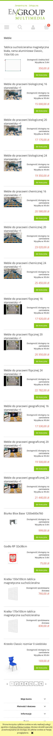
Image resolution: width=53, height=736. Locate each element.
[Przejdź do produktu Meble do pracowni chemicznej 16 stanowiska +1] (13, 202)
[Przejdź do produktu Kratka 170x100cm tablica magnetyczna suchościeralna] (13, 626)
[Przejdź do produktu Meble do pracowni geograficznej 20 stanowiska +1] (13, 452)
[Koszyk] (46, 27)
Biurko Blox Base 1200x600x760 (23, 513)
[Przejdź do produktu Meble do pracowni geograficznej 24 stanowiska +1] (13, 488)
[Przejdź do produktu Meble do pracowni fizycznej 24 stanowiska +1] (13, 381)
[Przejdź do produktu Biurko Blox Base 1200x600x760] (13, 521)
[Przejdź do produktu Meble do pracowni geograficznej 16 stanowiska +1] (13, 417)
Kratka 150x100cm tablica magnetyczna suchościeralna (22, 581)
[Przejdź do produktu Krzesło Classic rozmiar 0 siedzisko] (13, 661)
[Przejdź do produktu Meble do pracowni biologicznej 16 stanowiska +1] (13, 95)
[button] (6, 27)
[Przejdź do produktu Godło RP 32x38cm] (13, 558)
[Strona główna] (26, 13)
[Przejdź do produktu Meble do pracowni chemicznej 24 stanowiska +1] (13, 274)
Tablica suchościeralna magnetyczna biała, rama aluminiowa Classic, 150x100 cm (26, 50)
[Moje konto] (33, 27)
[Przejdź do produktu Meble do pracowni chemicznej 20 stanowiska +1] (13, 238)
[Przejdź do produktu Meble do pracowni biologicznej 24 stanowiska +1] (13, 166)
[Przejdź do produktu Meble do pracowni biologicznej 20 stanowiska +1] (13, 130)
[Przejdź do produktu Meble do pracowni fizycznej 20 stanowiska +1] (13, 345)
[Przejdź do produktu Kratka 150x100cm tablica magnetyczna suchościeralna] (13, 594)
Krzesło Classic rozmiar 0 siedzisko (25, 644)
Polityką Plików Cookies (20, 727)
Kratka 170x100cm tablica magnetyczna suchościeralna (22, 613)
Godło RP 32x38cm (15, 546)
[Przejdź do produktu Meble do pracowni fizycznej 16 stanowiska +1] (13, 309)
